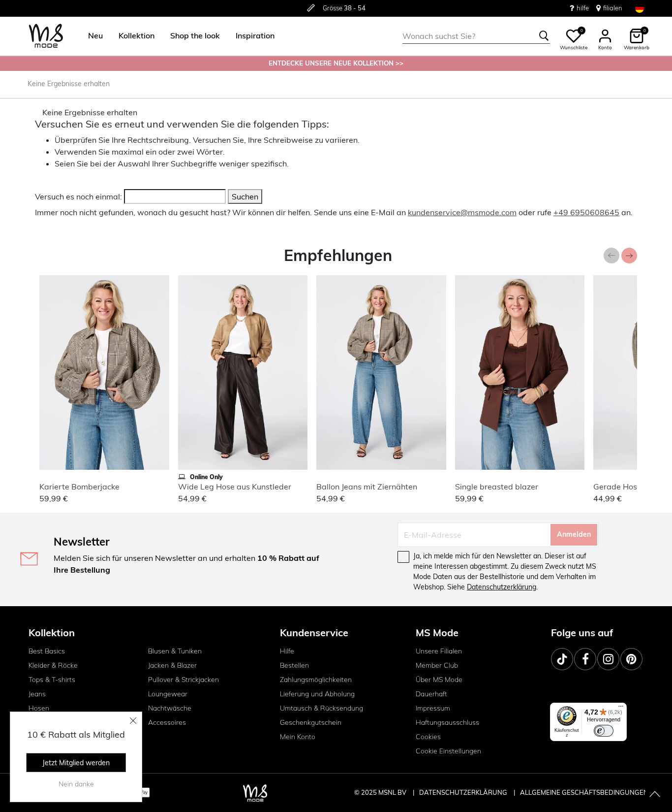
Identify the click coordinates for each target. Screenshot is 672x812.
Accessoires (167, 722)
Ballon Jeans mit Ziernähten (366, 486)
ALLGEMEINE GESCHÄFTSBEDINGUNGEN (584, 792)
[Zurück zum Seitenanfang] (655, 795)
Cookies (428, 736)
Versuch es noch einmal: (78, 196)
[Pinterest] (631, 659)
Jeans (37, 693)
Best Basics (47, 651)
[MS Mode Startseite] (46, 36)
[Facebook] (585, 659)
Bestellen (294, 665)
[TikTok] (562, 659)
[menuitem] (91, 36)
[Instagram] (608, 659)
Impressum (433, 708)
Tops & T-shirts (52, 679)
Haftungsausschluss (447, 722)
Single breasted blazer (496, 486)
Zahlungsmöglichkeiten (316, 679)
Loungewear (167, 693)
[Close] (133, 720)
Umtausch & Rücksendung (321, 708)
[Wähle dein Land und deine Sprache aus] (639, 8)
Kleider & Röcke (53, 665)
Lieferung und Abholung (317, 693)
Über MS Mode (439, 679)
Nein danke (76, 784)
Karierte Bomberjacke (79, 486)
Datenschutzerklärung (501, 587)
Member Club (437, 665)
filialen (612, 8)
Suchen (245, 196)
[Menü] (621, 709)
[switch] (603, 731)
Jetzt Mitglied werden (76, 762)
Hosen (39, 708)
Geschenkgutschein (310, 722)
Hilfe (287, 651)
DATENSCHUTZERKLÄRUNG (463, 792)
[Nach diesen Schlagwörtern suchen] (544, 36)
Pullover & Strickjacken (183, 679)
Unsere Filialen (439, 651)
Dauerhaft (431, 693)
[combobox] (476, 36)
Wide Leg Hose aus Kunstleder (234, 486)
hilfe (583, 8)
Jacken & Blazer (172, 665)
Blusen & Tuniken (175, 651)
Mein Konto (297, 736)
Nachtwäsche (169, 708)
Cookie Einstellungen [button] (448, 751)
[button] (95, 36)
